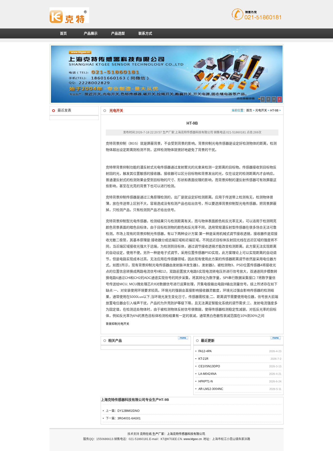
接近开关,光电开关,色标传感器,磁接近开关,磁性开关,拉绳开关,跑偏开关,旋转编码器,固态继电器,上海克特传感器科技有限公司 (116, 15)
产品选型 (118, 33)
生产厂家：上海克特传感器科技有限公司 (178, 434)
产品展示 (91, 33)
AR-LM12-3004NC (210, 389)
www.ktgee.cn (193, 439)
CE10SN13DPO (209, 366)
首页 (63, 33)
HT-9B (274, 110)
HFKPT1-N (205, 381)
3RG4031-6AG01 (129, 418)
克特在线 (146, 434)
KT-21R (203, 358)
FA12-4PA (205, 351)
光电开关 (261, 110)
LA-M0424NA (207, 374)
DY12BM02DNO (128, 411)
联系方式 (145, 33)
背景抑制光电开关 (117, 324)
